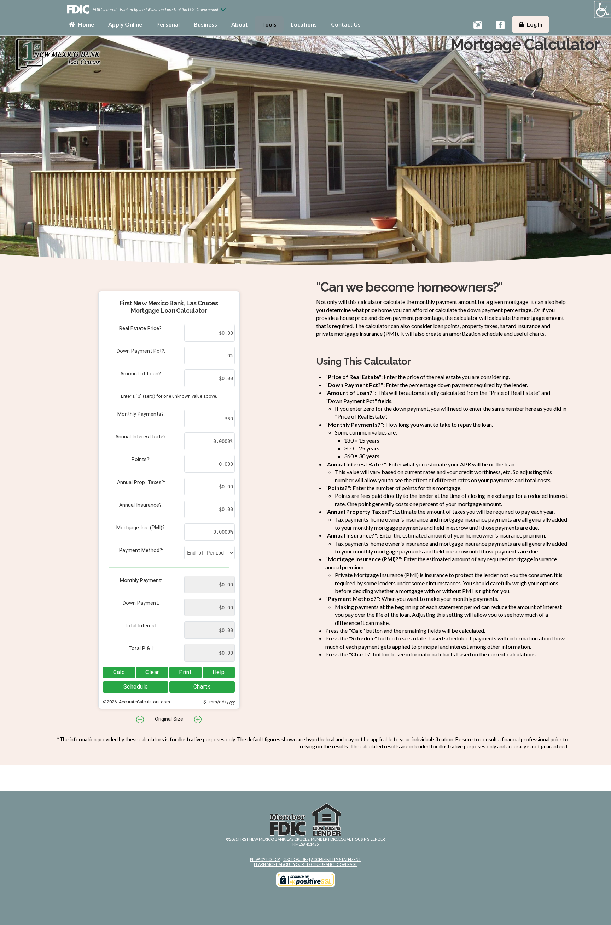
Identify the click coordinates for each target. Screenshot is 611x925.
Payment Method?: (141, 550)
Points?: (141, 459)
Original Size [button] (169, 719)
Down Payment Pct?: (141, 351)
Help (219, 672)
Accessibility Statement (336, 859)
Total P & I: (141, 648)
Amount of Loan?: (141, 374)
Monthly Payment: (141, 581)
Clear (152, 672)
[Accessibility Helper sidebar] (602, 9)
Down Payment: (141, 603)
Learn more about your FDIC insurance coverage (305, 864)
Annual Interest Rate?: (141, 437)
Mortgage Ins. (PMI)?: (141, 528)
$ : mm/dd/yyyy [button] (219, 702)
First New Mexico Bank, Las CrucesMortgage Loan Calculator (169, 306)
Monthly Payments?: (141, 414)
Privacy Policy (265, 859)
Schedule (135, 686)
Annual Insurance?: (141, 505)
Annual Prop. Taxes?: (141, 482)
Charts (202, 686)
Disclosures (295, 859)
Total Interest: (141, 626)
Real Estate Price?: (141, 329)
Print (185, 672)
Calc (119, 672)
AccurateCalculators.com (144, 702)
